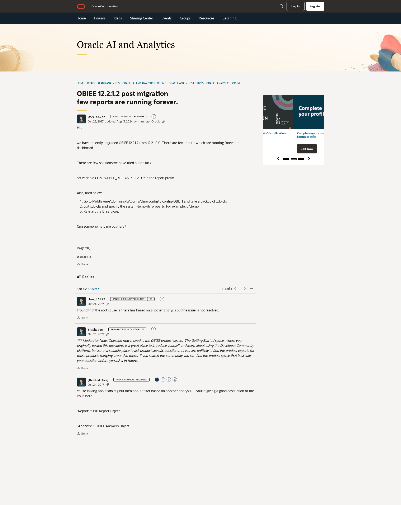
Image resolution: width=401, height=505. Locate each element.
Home (81, 18)
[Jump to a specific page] (251, 288)
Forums (99, 18)
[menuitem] (104, 6)
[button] (81, 119)
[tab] (85, 276)
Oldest (93, 289)
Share (82, 264)
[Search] (281, 6)
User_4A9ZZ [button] (96, 117)
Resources (206, 18)
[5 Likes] (175, 380)
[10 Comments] (153, 330)
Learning (229, 18)
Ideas (118, 18)
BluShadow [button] (95, 330)
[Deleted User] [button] (98, 380)
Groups (185, 18)
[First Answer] (163, 380)
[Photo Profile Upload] (157, 380)
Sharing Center (141, 18)
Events (166, 18)
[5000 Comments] (168, 380)
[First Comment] (153, 117)
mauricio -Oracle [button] (149, 121)
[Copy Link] (163, 121)
